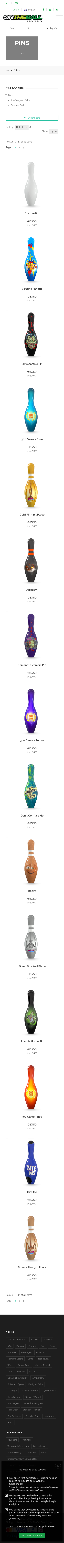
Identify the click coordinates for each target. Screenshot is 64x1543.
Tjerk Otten (13, 1410)
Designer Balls (18, 105)
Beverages (26, 1352)
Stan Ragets (13, 1403)
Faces (52, 1346)
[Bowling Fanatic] (32, 259)
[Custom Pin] (32, 184)
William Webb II (33, 1397)
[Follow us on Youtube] (57, 9)
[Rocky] (32, 861)
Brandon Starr (32, 1416)
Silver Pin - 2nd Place (32, 966)
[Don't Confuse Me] (32, 786)
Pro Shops (26, 1440)
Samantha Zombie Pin (32, 665)
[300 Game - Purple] (32, 711)
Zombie (20, 1371)
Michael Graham (30, 1390)
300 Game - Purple (32, 740)
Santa (30, 1359)
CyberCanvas (49, 1390)
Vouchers (12, 1440)
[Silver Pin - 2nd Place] (32, 937)
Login (16, 9)
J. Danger (12, 1390)
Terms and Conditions (18, 1446)
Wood (10, 1365)
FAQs (43, 1452)
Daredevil (32, 589)
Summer (12, 1352)
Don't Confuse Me (32, 815)
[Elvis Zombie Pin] (32, 335)
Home (9, 70)
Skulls (32, 1371)
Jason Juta (49, 1416)
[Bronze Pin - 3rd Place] (32, 1238)
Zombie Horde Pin (32, 1041)
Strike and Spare (16, 1384)
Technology (43, 1359)
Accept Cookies (32, 1535)
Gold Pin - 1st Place (32, 514)
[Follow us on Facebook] (43, 9)
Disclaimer (31, 1452)
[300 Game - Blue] (32, 410)
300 (10, 1346)
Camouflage (24, 1365)
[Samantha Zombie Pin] (32, 636)
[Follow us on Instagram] (50, 9)
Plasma (20, 1346)
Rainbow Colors (15, 1359)
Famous (40, 1352)
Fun (43, 1346)
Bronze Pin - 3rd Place (32, 1267)
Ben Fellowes (14, 1416)
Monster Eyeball (43, 1365)
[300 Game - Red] (32, 1087)
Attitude (32, 1346)
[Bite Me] (32, 1163)
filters (34, 118)
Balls (10, 95)
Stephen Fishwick (31, 1410)
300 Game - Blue (32, 439)
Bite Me (32, 1192)
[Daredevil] (32, 560)
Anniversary (38, 1378)
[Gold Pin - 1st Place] (32, 485)
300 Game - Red (32, 1116)
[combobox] (22, 127)
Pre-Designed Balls (20, 100)
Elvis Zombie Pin (32, 364)
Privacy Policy (14, 1452)
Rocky (32, 890)
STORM (35, 1339)
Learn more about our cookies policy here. (32, 1526)
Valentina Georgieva (33, 1403)
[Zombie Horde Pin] (32, 1012)
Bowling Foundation (17, 1378)
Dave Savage (14, 1397)
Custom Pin (32, 213)
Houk (10, 1422)
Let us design (39, 1446)
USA (10, 1371)
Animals (47, 1339)
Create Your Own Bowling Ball (22, 1459)
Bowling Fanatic (32, 288)
